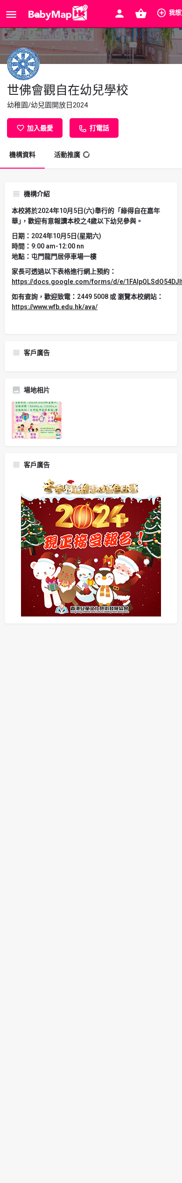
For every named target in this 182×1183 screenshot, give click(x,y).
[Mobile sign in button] (119, 13)
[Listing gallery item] (37, 420)
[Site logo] (56, 14)
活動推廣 (67, 154)
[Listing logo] (23, 64)
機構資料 (22, 154)
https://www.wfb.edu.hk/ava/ (55, 307)
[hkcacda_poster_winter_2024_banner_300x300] (91, 546)
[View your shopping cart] (141, 13)
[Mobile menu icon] (11, 14)
